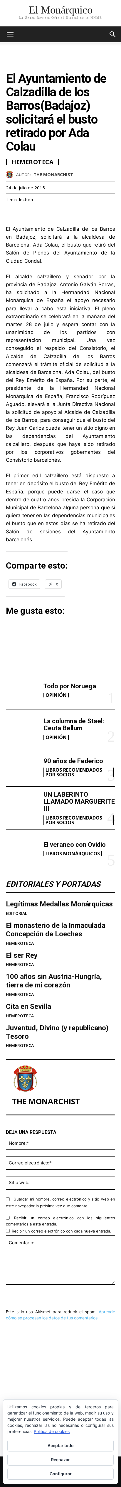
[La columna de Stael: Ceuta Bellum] (22, 728)
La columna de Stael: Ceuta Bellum (73, 724)
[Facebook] (12, 214)
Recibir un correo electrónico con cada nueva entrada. (61, 1231)
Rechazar (60, 1459)
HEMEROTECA (20, 943)
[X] (25, 214)
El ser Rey (22, 955)
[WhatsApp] (52, 214)
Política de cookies (52, 1431)
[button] (113, 34)
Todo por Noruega (69, 686)
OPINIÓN (56, 695)
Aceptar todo (61, 1445)
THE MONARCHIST (53, 174)
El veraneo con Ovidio (74, 844)
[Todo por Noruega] (22, 690)
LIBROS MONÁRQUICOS (73, 853)
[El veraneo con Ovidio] (22, 848)
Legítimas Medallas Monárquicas (59, 904)
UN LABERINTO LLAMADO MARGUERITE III (79, 801)
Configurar (61, 1473)
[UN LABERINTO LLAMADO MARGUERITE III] (22, 805)
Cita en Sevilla (28, 1006)
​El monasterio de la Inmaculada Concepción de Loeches (55, 929)
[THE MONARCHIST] (11, 174)
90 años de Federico (73, 761)
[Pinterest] (39, 214)
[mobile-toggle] (10, 34)
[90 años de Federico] (22, 767)
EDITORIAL (16, 913)
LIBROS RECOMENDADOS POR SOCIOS (74, 772)
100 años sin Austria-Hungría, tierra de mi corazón (54, 980)
